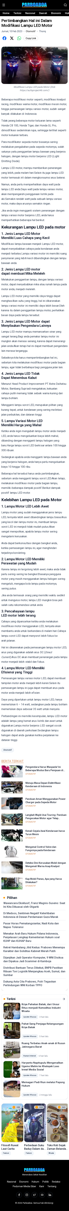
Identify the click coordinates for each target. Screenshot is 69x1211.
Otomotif (7, 750)
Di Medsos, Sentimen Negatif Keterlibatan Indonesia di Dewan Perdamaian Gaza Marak (30, 915)
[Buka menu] (3, 5)
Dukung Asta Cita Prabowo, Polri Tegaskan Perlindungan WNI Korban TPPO (29, 983)
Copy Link (31, 38)
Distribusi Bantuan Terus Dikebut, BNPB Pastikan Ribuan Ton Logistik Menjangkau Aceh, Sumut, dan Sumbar (34, 971)
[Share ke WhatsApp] (19, 38)
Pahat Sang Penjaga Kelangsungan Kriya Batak (43, 1025)
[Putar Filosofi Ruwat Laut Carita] (12, 1123)
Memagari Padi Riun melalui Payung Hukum (43, 1084)
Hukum (35, 1181)
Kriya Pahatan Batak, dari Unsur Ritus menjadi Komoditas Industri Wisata (41, 1008)
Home (6, 13)
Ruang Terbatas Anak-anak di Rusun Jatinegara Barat (43, 1045)
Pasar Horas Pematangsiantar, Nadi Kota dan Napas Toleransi (31, 925)
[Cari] (65, 5)
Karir (41, 1186)
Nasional (30, 13)
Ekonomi (56, 13)
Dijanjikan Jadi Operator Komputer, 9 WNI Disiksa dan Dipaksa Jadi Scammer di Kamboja (33, 959)
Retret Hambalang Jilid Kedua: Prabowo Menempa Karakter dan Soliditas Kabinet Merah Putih (34, 949)
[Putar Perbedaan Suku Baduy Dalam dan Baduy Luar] (35, 1123)
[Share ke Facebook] (4, 38)
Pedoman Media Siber (24, 1186)
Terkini (17, 13)
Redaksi (56, 1181)
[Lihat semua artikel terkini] (63, 999)
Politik (45, 1181)
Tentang (51, 1186)
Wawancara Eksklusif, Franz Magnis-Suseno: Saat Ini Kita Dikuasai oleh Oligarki (34, 905)
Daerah (43, 13)
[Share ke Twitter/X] (12, 38)
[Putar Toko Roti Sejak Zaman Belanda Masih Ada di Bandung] (58, 1123)
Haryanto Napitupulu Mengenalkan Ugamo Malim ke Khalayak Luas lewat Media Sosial (42, 1066)
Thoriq (42, 31)
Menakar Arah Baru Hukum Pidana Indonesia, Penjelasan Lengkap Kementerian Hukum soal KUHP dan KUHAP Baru (31, 937)
